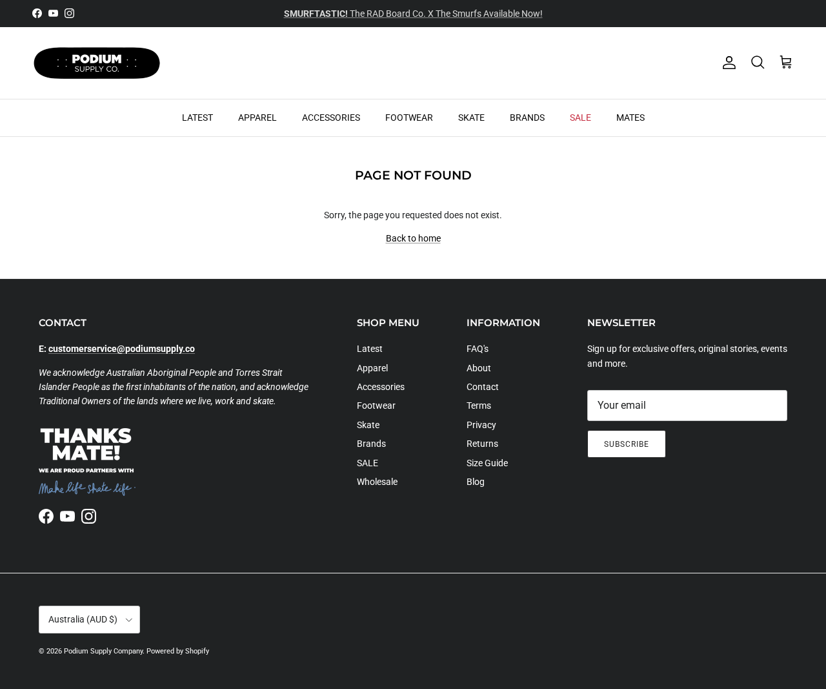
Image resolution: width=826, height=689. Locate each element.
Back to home (413, 238)
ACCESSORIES (331, 117)
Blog (476, 482)
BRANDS (527, 117)
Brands (371, 443)
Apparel (372, 368)
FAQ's (478, 349)
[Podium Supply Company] (96, 63)
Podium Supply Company (103, 651)
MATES (630, 117)
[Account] (726, 62)
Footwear (376, 405)
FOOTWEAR (409, 117)
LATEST (197, 117)
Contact (483, 387)
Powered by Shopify (177, 651)
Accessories (381, 387)
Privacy (481, 425)
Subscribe (626, 444)
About (479, 368)
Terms (479, 405)
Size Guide (487, 463)
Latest (370, 349)
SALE (580, 117)
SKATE (471, 117)
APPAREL (257, 117)
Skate (368, 425)
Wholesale (377, 482)
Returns (482, 443)
